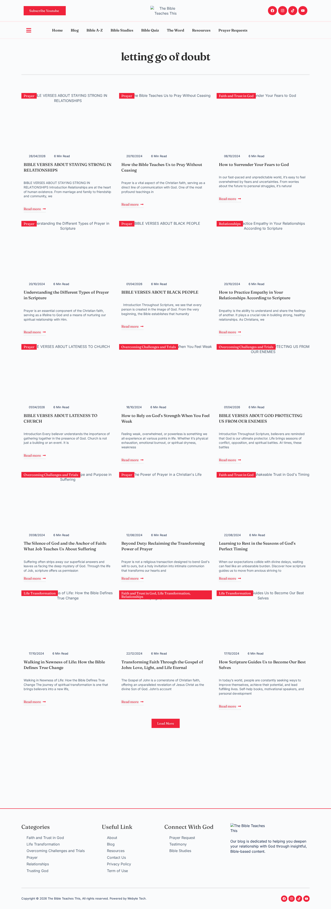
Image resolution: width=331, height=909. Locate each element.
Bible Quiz (150, 30)
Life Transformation (40, 593)
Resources (201, 30)
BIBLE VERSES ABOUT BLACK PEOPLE (159, 292)
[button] (166, 723)
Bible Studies (122, 30)
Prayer (29, 96)
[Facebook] (272, 10)
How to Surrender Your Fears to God (254, 164)
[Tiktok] (292, 10)
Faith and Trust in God (236, 96)
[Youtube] (302, 10)
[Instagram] (282, 10)
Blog (75, 30)
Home (57, 30)
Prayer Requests (232, 30)
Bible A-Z (94, 30)
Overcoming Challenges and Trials (148, 347)
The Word (175, 30)
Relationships (230, 224)
